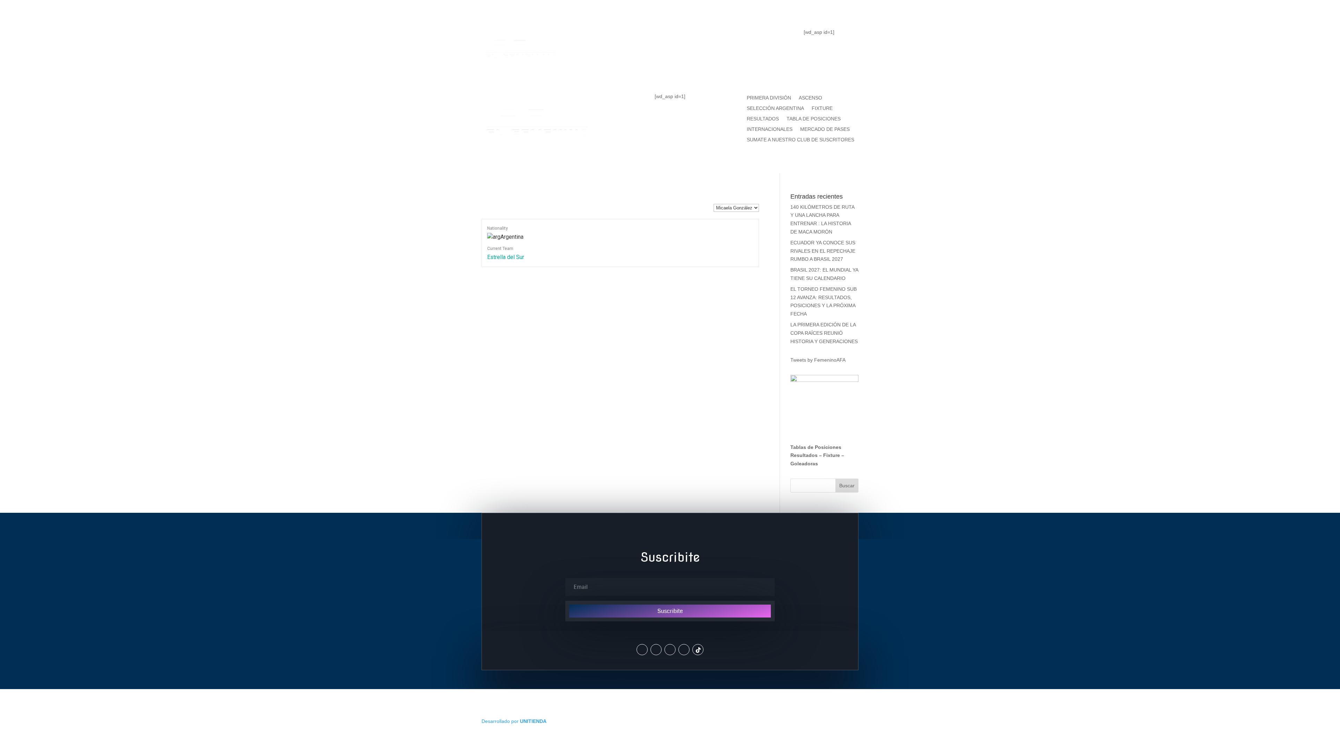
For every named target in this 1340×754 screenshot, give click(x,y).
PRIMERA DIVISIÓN (769, 98)
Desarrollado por (514, 721)
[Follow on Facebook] (670, 649)
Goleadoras (804, 463)
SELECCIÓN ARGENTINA (775, 108)
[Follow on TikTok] (698, 649)
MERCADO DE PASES (825, 129)
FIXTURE (718, 37)
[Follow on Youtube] (684, 649)
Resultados (804, 455)
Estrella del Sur (505, 257)
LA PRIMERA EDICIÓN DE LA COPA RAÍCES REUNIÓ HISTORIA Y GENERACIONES (824, 333)
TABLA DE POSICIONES (646, 37)
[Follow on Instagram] (656, 649)
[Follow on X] (642, 649)
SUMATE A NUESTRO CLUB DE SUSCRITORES (800, 139)
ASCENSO (810, 98)
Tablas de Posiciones (815, 447)
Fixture (831, 455)
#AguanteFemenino (670, 65)
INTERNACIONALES (769, 129)
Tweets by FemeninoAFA (818, 360)
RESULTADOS (763, 118)
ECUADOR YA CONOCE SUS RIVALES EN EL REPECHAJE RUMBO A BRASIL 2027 (822, 251)
